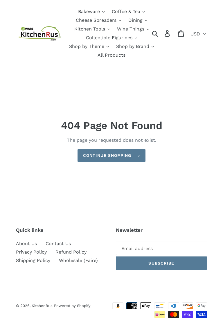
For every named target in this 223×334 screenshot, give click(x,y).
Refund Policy (71, 252)
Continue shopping (107, 155)
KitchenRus (42, 306)
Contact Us (58, 243)
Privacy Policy (31, 252)
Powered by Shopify (72, 306)
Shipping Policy (33, 260)
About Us (26, 243)
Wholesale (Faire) (78, 260)
